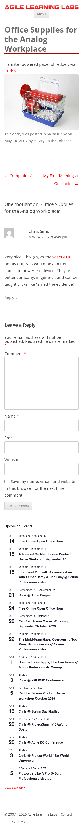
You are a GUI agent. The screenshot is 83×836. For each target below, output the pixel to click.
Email (11, 437)
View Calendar (14, 788)
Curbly (10, 71)
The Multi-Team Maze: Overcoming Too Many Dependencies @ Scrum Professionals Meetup (48, 644)
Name (11, 416)
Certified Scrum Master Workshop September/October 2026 (44, 623)
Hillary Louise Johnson (53, 140)
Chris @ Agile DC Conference (41, 742)
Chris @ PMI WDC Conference (41, 680)
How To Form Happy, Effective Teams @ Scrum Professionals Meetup (48, 664)
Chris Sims (39, 231)
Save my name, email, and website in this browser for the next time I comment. (39, 488)
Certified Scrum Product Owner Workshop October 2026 (42, 695)
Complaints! (18, 175)
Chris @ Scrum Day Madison (40, 711)
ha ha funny (57, 133)
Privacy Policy (14, 821)
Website (11, 459)
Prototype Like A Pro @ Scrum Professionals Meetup (41, 776)
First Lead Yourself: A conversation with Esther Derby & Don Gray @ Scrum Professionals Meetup (48, 577)
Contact (66, 814)
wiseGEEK (61, 257)
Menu (41, 14)
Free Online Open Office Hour (41, 541)
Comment (15, 353)
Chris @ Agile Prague (35, 595)
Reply (9, 297)
